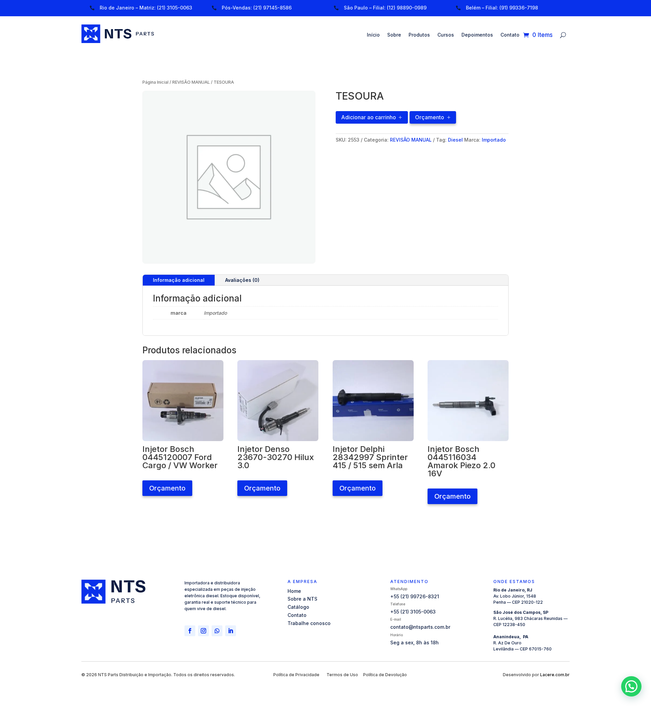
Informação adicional (178, 280)
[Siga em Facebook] (189, 630)
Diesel (455, 140)
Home (294, 591)
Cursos (445, 35)
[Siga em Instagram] (203, 630)
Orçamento (429, 117)
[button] (432, 117)
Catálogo (298, 607)
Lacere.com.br (555, 674)
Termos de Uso (342, 674)
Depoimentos (477, 35)
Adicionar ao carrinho (368, 117)
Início (373, 35)
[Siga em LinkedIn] (230, 630)
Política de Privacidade (296, 674)
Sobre (394, 35)
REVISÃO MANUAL (191, 82)
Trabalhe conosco (309, 623)
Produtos (419, 35)
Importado (494, 140)
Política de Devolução (385, 674)
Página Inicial (155, 82)
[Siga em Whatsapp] (217, 630)
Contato (509, 35)
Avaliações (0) (242, 280)
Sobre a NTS (302, 599)
